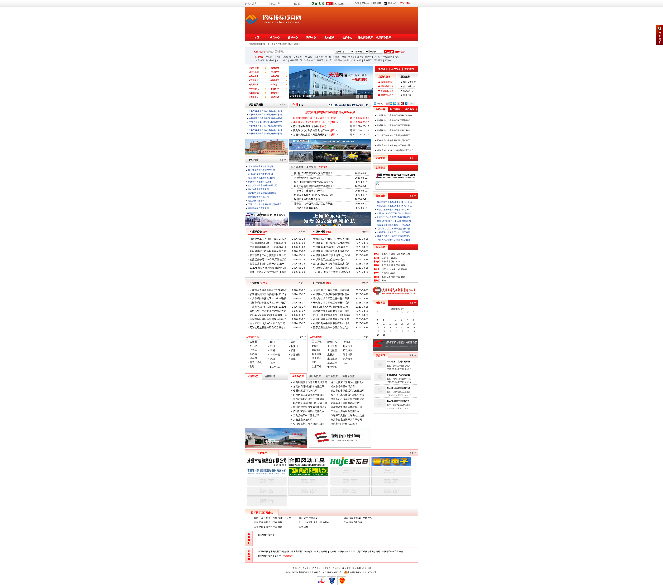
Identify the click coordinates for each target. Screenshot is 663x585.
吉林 (388, 258)
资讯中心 (311, 37)
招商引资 (270, 376)
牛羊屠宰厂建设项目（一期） (309, 190)
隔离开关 (287, 57)
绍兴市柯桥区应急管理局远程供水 (268, 319)
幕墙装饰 (316, 349)
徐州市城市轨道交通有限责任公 (310, 407)
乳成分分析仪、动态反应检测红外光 (393, 236)
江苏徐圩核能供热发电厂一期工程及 (393, 225)
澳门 (393, 261)
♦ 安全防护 (274, 72)
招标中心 (293, 37)
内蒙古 (404, 269)
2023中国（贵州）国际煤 (398, 361)
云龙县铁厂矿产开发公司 (306, 415)
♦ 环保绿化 (254, 88)
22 (413, 327)
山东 (289, 518)
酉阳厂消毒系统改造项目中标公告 (331, 319)
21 (408, 327)
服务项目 (377, 3)
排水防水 (316, 358)
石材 (345, 362)
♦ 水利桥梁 (274, 76)
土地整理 (332, 350)
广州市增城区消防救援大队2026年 (268, 306)
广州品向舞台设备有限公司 (345, 411)
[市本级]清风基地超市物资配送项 (330, 306)
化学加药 (260, 60)
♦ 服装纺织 (254, 93)
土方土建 (332, 358)
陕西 (384, 277)
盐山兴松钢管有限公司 (258, 185)
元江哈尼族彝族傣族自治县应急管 (268, 327)
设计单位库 (315, 376)
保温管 (320, 60)
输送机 (368, 57)
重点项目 (311, 166)
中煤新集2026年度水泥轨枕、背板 (331, 255)
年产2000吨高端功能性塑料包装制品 (313, 182)
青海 (393, 277)
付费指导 (326, 568)
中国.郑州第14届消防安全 (398, 374)
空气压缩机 (387, 57)
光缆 (353, 60)
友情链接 (346, 568)
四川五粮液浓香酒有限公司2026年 (331, 315)
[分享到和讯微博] (402, 103)
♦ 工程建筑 (254, 80)
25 (389, 331)
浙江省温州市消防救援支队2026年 (268, 294)
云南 (398, 265)
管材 (272, 350)
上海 (384, 254)
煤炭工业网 (362, 551)
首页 (357, 3)
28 (408, 331)
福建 (403, 254)
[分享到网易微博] (398, 103)
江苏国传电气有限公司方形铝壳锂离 (393, 130)
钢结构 (315, 345)
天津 (393, 269)
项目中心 (275, 37)
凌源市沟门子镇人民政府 (344, 423)
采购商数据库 (365, 37)
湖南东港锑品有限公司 (343, 386)
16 (378, 327)
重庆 (384, 265)
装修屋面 (316, 354)
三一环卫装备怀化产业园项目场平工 (393, 135)
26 (396, 331)
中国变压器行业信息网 (301, 551)
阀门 (272, 342)
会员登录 (396, 69)
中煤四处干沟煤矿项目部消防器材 (331, 294)
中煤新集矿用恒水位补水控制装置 (331, 267)
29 (413, 331)
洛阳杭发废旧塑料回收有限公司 (347, 382)
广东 (398, 261)
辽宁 (384, 258)
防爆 (252, 366)
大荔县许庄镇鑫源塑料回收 (345, 403)
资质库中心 (408, 91)
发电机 (328, 57)
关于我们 (296, 568)
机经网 (333, 551)
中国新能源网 (320, 551)
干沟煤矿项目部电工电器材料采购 (331, 302)
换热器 (351, 57)
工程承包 (316, 341)
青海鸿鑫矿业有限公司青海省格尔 (331, 238)
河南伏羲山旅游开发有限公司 (309, 394)
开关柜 (277, 57)
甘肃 (388, 277)
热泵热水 (348, 346)
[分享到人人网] (406, 103)
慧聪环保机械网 (265, 535)
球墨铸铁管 (309, 60)
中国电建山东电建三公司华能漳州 (268, 243)
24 (384, 331)
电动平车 (368, 60)
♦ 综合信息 (274, 97)
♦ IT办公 (273, 84)
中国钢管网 (263, 551)
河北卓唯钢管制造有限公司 (260, 170)
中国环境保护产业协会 (392, 551)
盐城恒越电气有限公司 (258, 204)
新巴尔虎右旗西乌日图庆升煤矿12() (315, 134)
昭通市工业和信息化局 (305, 390)
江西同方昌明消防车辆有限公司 (262, 189)
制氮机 (294, 346)
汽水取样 (270, 60)
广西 (403, 261)
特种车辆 (275, 354)
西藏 (403, 265)
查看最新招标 (387, 82)
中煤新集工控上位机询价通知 (329, 259)
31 (384, 335)
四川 (393, 265)
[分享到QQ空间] (391, 103)
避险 (293, 342)
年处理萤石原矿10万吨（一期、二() (315, 122)
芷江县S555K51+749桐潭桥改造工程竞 (395, 150)
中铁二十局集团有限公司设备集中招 (265, 122)
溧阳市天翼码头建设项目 (307, 199)
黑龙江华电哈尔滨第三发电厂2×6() (315, 130)
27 (402, 331)
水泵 (397, 57)
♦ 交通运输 (254, 68)
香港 (388, 261)
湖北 (388, 273)
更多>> (388, 60)
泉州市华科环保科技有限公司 (309, 398)
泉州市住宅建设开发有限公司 (346, 419)
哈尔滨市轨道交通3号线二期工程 (267, 323)
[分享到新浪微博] (387, 103)
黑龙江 (394, 258)
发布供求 (409, 69)
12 (396, 324)
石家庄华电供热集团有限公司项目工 (393, 140)
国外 (384, 280)
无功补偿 (318, 57)
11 (389, 324)
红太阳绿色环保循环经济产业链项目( (314, 186)
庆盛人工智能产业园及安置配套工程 (313, 195)
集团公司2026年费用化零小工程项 (268, 272)
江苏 (388, 254)
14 (408, 324)
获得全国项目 (387, 91)
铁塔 (346, 60)
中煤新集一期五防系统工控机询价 (331, 251)
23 (378, 331)
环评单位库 (349, 376)
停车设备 (308, 57)
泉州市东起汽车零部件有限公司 (347, 398)
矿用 (293, 350)
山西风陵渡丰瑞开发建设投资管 (310, 382)
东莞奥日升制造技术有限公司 (309, 386)
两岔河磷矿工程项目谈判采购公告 (268, 251)
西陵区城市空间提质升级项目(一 (267, 263)
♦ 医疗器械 (254, 72)
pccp (279, 60)
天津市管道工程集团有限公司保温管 (264, 200)
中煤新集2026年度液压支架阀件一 (331, 247)
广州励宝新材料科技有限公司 (309, 411)
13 (402, 324)
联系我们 (366, 568)
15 (413, 324)
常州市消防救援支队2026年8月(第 (268, 298)
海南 (384, 261)
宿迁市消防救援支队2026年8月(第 (268, 302)
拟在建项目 (297, 166)
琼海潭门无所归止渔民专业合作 (347, 415)
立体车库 (297, 57)
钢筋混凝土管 (296, 60)
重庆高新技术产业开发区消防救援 (268, 310)
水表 (344, 57)
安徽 (398, 254)
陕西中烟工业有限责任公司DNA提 (268, 238)
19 (396, 327)
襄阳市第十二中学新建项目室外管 (268, 255)
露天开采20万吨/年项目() (309, 126)
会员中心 (347, 37)
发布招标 (329, 37)
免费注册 (383, 69)
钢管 (285, 60)
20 (402, 327)
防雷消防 (348, 354)
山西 (398, 269)
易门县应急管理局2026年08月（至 (268, 315)
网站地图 (356, 568)
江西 (408, 254)
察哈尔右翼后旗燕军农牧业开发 (347, 394)
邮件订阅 (407, 95)
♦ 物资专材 (274, 93)
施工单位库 (332, 376)
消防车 (328, 60)
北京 (384, 269)
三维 (293, 358)
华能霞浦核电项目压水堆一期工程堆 (393, 232)
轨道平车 (378, 60)
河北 (388, 269)
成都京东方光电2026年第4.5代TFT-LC (394, 202)
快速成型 (295, 354)
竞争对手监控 (409, 86)
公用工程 (316, 366)
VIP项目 (323, 166)
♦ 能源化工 (254, 84)
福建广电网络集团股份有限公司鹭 (331, 323)
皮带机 (377, 57)
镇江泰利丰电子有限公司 (259, 178)
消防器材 (338, 60)
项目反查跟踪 (409, 82)
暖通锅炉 (348, 350)
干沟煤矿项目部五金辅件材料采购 (331, 298)
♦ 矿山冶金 (254, 97)
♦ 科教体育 (274, 80)
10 (384, 324)
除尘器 (360, 57)
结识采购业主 (387, 86)
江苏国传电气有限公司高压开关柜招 (393, 125)
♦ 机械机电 (254, 76)
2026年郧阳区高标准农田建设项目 (268, 267)
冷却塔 (346, 342)
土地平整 (332, 346)
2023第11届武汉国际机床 (398, 388)
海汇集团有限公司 (256, 197)
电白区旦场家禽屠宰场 (306, 208)
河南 (384, 273)
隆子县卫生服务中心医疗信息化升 (331, 327)
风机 (272, 358)
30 (378, 335)
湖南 (393, 273)
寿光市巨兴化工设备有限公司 (261, 174)
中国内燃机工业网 (346, 551)
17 (384, 327)
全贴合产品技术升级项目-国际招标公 (394, 240)
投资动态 (253, 376)
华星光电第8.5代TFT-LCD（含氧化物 (394, 213)
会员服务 (306, 568)
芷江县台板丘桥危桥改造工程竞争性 (393, 145)
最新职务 (336, 568)
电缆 (359, 60)
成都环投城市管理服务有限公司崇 (331, 310)
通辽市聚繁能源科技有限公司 (346, 407)
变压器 (269, 57)
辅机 (272, 346)
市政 (314, 362)
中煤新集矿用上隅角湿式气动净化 (331, 243)
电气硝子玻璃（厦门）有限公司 (310, 403)
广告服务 (316, 568)
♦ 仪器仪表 (274, 88)
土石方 (331, 354)
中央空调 (332, 367)
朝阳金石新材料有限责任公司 (309, 423)
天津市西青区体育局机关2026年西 (268, 290)
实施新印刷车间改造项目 (307, 177)
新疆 (403, 277)
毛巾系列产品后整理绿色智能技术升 (393, 217)
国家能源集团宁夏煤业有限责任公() (315, 118)
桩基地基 (332, 342)
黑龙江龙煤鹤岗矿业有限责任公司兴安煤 (330, 112)
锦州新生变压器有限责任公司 (261, 166)
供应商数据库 (383, 37)
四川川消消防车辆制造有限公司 (262, 181)
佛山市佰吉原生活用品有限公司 (347, 390)
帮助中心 (366, 3)
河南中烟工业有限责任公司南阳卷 (331, 290)
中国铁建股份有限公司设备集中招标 (265, 111)
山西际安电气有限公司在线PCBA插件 (394, 115)
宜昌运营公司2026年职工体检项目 (268, 259)
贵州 (388, 265)
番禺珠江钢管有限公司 (258, 193)
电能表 (336, 57)
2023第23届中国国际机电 (398, 401)
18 (389, 327)
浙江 (393, 254)
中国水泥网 (374, 551)
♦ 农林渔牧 (274, 68)
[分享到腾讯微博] (394, 103)
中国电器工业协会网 (280, 551)
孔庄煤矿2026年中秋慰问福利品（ (331, 272)
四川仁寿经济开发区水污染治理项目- (314, 173)
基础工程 (332, 362)
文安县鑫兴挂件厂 (303, 419)
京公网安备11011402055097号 (362, 572)
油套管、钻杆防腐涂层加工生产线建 (313, 203)
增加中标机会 (387, 95)
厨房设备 (348, 358)
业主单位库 (298, 376)
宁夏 (398, 277)
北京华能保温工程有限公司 (260, 208)
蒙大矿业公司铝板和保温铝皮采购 (331, 263)
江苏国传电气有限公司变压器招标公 (393, 120)
